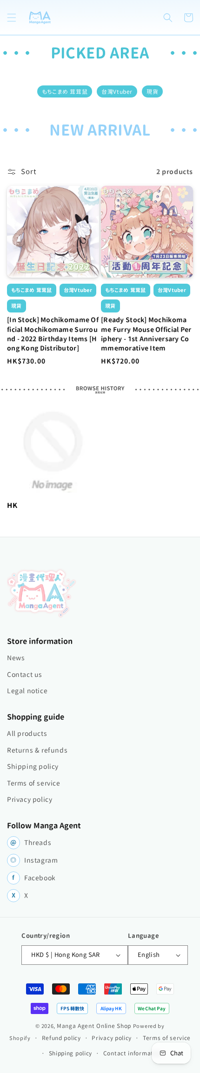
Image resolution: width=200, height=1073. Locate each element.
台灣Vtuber (117, 91)
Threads (30, 842)
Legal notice (27, 691)
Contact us (24, 674)
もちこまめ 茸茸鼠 (64, 91)
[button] (11, 17)
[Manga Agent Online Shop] (42, 593)
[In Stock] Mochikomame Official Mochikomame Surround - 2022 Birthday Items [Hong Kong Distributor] (53, 334)
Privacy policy (29, 799)
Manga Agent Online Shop (94, 1025)
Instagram (34, 860)
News (16, 658)
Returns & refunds (37, 750)
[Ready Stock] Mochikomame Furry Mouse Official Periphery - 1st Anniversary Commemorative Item (146, 334)
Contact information (132, 1053)
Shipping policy (33, 766)
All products (27, 733)
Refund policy (61, 1037)
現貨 (152, 91)
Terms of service (33, 783)
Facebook (34, 878)
